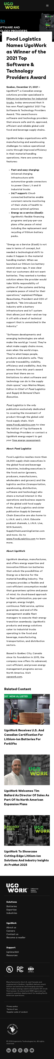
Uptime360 (12, 952)
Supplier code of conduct (17, 1012)
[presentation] (27, 709)
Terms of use (12, 1009)
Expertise (11, 910)
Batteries (11, 906)
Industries (11, 913)
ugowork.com (14, 677)
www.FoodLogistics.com (20, 425)
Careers (10, 931)
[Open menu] (47, 5)
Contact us (12, 934)
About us (11, 927)
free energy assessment (26, 440)
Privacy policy (12, 1006)
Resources (11, 955)
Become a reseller (15, 937)
